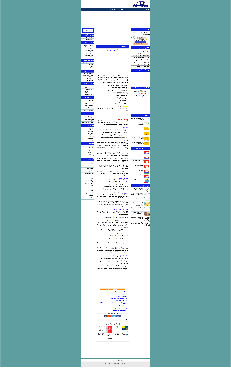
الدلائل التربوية (90, 133)
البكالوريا (91, 188)
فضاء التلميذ (91, 147)
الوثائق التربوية (90, 134)
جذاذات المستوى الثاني (89, 89)
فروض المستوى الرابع (89, 55)
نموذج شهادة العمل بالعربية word (137, 207)
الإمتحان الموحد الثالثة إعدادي (87, 62)
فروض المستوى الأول (89, 48)
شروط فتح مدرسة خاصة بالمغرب (120, 300)
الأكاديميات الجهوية (89, 193)
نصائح (92, 190)
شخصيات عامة (90, 198)
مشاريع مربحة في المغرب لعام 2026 (120, 296)
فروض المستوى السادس (88, 56)
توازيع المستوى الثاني (89, 105)
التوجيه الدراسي (90, 170)
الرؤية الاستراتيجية (90, 191)
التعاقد (92, 176)
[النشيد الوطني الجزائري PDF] (147, 199)
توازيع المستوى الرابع (89, 108)
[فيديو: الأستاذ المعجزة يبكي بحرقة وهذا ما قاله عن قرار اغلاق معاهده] (147, 223)
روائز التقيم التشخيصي (89, 173)
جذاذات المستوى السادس (88, 86)
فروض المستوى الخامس (88, 53)
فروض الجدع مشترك (89, 80)
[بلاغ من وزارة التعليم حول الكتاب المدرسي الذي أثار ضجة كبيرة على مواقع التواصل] (147, 204)
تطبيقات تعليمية (90, 138)
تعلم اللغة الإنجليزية (89, 37)
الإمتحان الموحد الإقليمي (88, 45)
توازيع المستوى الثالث (89, 103)
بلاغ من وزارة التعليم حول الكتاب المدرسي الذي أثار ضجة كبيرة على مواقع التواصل (137, 204)
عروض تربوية (91, 139)
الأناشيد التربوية (90, 145)
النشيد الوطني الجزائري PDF (138, 197)
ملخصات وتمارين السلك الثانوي (87, 122)
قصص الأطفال (90, 152)
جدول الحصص (90, 186)
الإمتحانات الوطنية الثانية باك (88, 75)
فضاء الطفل (91, 150)
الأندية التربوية (90, 128)
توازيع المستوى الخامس (88, 106)
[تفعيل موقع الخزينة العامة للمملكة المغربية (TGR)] (147, 219)
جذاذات (92, 163)
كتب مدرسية (91, 155)
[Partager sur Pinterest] (110, 316)
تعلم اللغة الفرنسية (89, 39)
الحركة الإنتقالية (90, 131)
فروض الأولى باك (90, 76)
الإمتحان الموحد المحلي (89, 46)
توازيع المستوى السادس (88, 110)
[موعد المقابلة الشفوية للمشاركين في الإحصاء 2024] (101, 328)
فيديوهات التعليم (90, 196)
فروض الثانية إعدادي (89, 67)
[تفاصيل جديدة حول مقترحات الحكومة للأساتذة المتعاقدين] (147, 214)
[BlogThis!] (108, 316)
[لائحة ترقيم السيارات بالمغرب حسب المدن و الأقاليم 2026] (109, 329)
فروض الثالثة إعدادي (89, 66)
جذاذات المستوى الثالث (89, 92)
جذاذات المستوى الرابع (89, 91)
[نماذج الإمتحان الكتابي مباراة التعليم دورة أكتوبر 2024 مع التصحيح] (147, 190)
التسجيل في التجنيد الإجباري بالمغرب (120, 291)
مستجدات (91, 161)
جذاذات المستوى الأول (89, 94)
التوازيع (92, 166)
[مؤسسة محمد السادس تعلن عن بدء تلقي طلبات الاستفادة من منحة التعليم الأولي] (125, 328)
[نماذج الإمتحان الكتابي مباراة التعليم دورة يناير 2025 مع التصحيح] (147, 195)
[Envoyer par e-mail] (105, 316)
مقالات (92, 185)
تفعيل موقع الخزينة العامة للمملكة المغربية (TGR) (117, 293)
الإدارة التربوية (90, 129)
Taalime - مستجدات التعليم (112, 363)
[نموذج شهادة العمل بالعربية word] (147, 209)
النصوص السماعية (90, 168)
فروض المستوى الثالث (89, 50)
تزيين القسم (91, 136)
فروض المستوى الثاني (89, 51)
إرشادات (124, 319)
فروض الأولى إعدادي (89, 64)
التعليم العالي (90, 175)
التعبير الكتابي (90, 195)
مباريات (92, 164)
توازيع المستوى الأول (89, 101)
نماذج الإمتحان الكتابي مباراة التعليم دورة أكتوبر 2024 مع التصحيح (138, 189)
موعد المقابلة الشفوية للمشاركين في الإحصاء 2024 (101, 333)
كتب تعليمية (91, 154)
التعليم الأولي (90, 171)
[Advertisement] (103, 3)
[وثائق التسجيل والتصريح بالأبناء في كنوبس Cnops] (117, 328)
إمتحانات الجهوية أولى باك (88, 73)
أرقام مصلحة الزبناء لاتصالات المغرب (120, 310)
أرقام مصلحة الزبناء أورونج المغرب (120, 305)
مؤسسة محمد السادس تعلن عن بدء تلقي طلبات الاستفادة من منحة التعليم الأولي (125, 334)
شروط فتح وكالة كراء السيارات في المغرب (119, 298)
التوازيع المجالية (90, 100)
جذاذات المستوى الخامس (88, 87)
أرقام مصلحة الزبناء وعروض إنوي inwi (120, 308)
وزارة (92, 181)
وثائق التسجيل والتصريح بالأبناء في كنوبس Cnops (117, 333)
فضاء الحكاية (91, 149)
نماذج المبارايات (90, 180)
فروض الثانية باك (90, 78)
